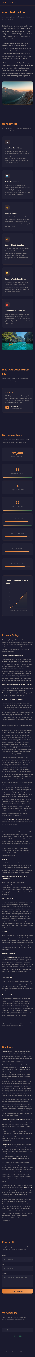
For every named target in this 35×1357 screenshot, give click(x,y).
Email (4, 1264)
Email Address (6, 1326)
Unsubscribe (17, 1336)
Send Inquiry (17, 1291)
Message (4, 1273)
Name (4, 1255)
